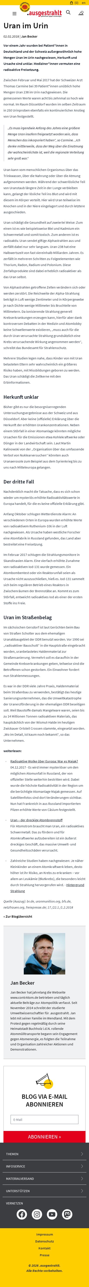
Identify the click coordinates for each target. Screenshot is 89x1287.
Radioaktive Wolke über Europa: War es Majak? (44, 761)
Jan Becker (29, 36)
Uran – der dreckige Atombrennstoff (36, 820)
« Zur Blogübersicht (17, 916)
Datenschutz (44, 1241)
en (84, 2)
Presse (44, 1255)
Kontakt (44, 1248)
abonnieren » (44, 1136)
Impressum (44, 1234)
